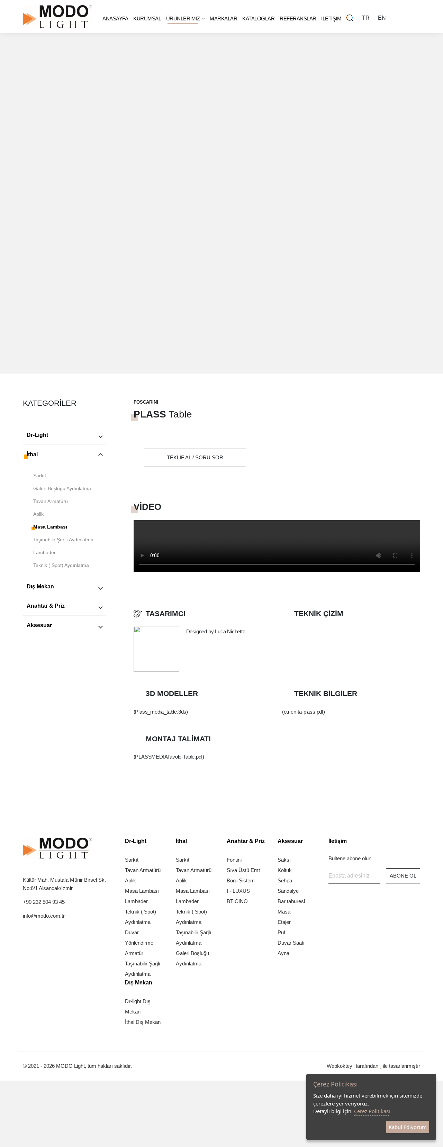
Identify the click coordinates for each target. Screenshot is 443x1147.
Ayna (283, 953)
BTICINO (237, 901)
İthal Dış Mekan (143, 1022)
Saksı (284, 860)
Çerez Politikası (372, 1111)
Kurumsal (147, 18)
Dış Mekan (40, 586)
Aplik (38, 514)
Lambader (44, 552)
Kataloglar (258, 18)
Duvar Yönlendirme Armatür (139, 942)
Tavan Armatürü (50, 501)
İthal (32, 454)
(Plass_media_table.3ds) (161, 712)
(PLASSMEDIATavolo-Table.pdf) (169, 757)
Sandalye (288, 891)
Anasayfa (115, 18)
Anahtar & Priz (46, 606)
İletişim (331, 18)
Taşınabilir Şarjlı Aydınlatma (63, 539)
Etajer (284, 922)
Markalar (223, 18)
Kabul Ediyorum (408, 1126)
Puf (281, 932)
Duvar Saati (291, 943)
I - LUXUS (238, 891)
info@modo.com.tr (44, 916)
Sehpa (285, 880)
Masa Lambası (50, 527)
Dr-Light (37, 435)
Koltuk (285, 870)
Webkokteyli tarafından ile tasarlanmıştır (373, 1066)
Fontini (234, 860)
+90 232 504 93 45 (44, 902)
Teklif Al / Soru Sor (195, 457)
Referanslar (298, 18)
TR (366, 18)
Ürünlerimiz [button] (183, 18)
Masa (284, 912)
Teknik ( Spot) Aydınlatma (61, 565)
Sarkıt (39, 475)
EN (382, 18)
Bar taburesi (291, 901)
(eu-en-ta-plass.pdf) (303, 712)
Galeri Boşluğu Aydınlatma (62, 488)
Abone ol (403, 876)
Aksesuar (39, 625)
